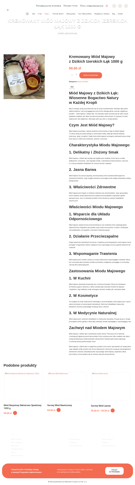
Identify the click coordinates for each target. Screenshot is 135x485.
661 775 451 (73, 6)
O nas (40, 14)
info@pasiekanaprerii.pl (94, 6)
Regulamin (105, 442)
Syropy (13, 452)
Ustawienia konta (74, 439)
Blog (113, 14)
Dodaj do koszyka (90, 75)
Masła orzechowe (17, 455)
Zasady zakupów (107, 439)
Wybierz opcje (113, 410)
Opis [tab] (72, 87)
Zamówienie (73, 442)
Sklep (46, 14)
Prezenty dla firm (58, 14)
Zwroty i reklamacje (75, 446)
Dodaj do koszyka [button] (15, 413)
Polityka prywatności (108, 446)
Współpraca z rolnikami (101, 14)
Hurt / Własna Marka (85, 14)
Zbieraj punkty (70, 14)
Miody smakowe (16, 442)
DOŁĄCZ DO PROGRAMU (114, 471)
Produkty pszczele (17, 449)
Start (33, 14)
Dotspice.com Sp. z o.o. (79, 482)
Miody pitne (15, 446)
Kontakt (120, 14)
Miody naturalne (82, 82)
